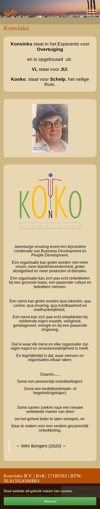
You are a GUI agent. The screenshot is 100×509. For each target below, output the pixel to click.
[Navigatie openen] (91, 13)
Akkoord (50, 501)
